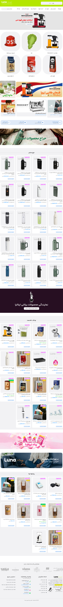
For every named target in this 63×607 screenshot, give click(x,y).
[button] (32, 28)
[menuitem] (59, 9)
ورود (53, 3)
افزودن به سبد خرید (59, 178)
